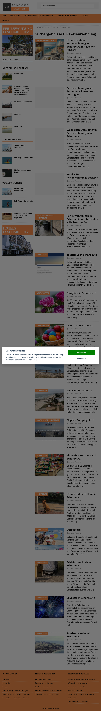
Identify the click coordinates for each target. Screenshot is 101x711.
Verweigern (81, 359)
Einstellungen (33, 360)
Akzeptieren (81, 352)
